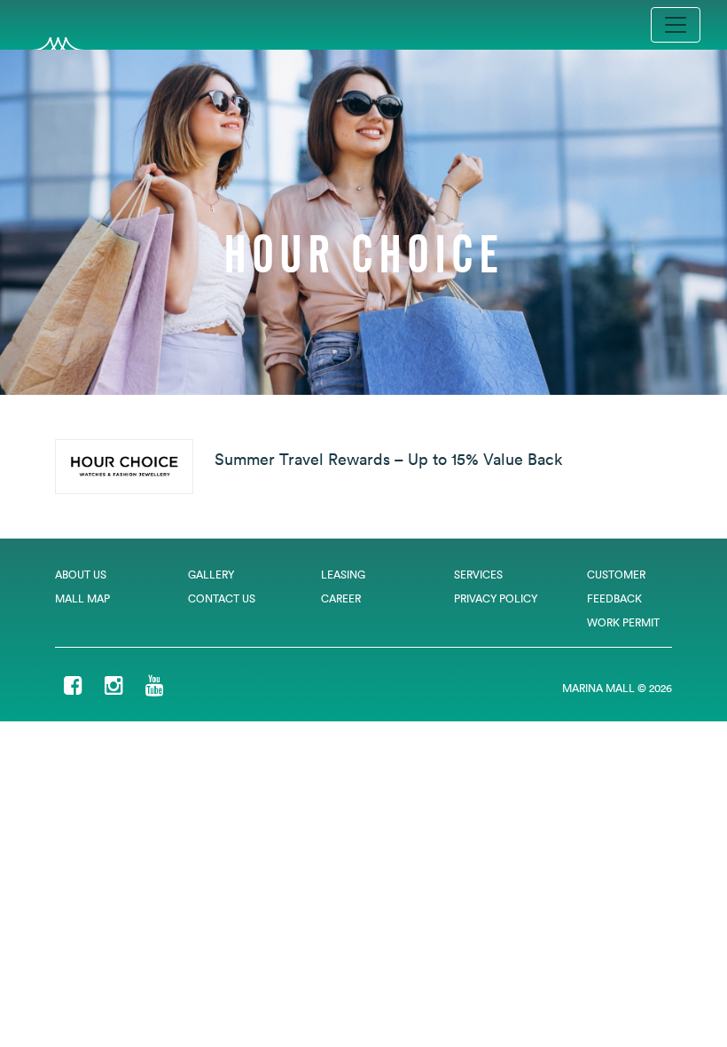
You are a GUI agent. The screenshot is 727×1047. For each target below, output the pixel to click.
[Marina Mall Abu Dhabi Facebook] (73, 687)
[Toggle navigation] (675, 25)
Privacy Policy (495, 598)
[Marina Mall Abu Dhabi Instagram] (114, 687)
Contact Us (221, 598)
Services (478, 574)
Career (341, 598)
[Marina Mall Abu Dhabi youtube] (155, 687)
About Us (80, 574)
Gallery (211, 574)
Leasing (343, 574)
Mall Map (82, 598)
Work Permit (623, 622)
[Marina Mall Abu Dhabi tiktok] (186, 687)
